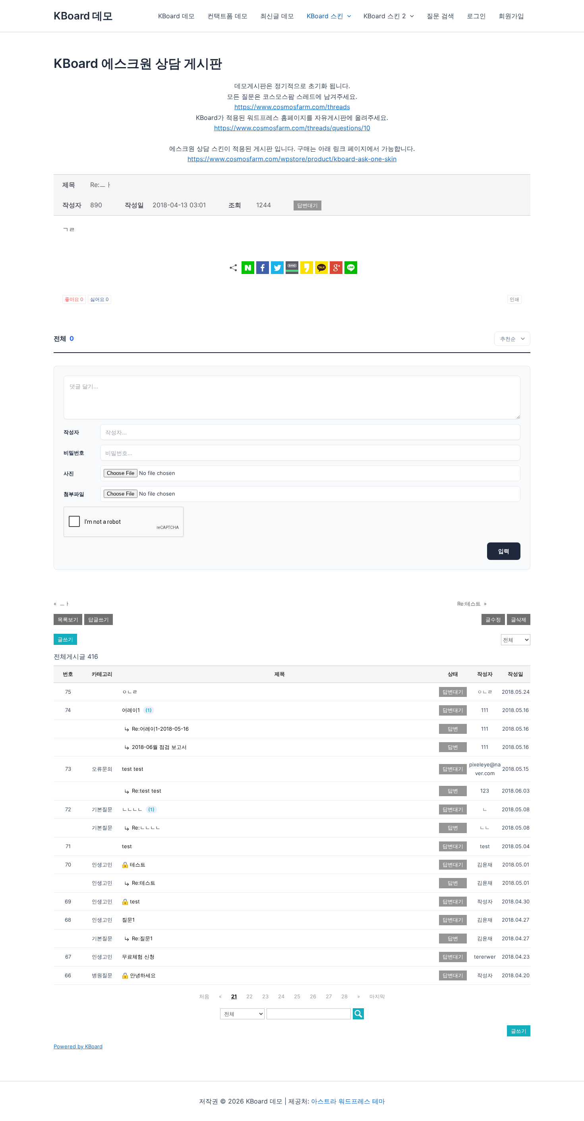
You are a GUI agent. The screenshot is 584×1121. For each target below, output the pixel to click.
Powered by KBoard (78, 1046)
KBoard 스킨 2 (385, 16)
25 (297, 996)
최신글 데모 (277, 16)
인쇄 (514, 299)
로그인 (476, 16)
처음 (204, 996)
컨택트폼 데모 (227, 16)
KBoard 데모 (83, 16)
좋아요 (74, 299)
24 (281, 996)
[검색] (358, 1013)
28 (344, 996)
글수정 (493, 619)
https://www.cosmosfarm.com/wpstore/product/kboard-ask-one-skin (292, 159)
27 (329, 996)
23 (265, 996)
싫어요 (99, 299)
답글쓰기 (98, 619)
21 (234, 996)
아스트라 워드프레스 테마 (348, 1101)
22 (249, 996)
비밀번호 (74, 453)
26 (313, 996)
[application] (347, 16)
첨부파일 (74, 494)
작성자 (71, 432)
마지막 (377, 996)
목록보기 (68, 619)
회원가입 (511, 16)
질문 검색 (440, 16)
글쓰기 (65, 639)
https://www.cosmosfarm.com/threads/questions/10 (292, 128)
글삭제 (518, 619)
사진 (69, 473)
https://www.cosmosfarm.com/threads (292, 107)
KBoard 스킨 (325, 16)
